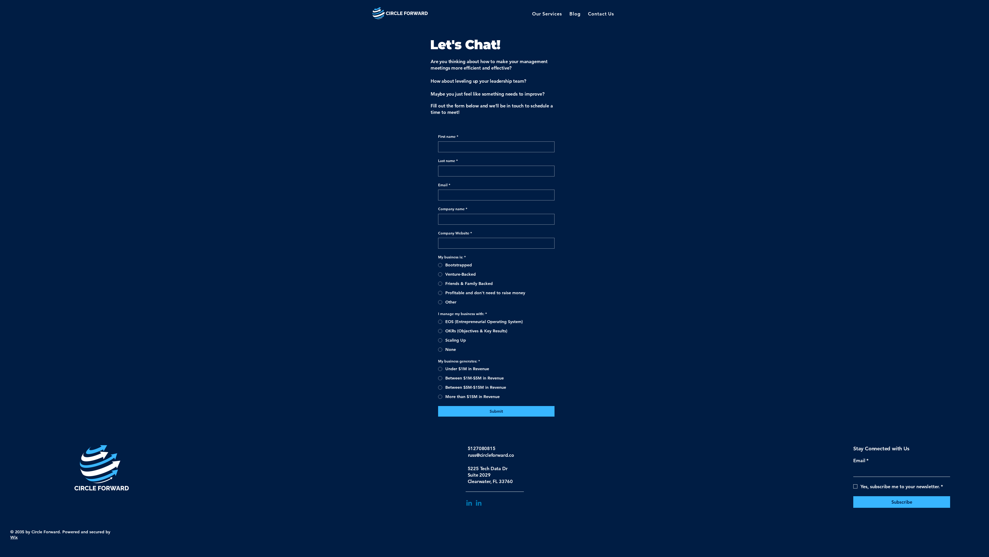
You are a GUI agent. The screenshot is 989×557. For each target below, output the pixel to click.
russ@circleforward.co (491, 455)
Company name (452, 209)
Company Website (455, 233)
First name (448, 136)
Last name (448, 160)
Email (444, 185)
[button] (547, 13)
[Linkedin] (469, 503)
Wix (14, 537)
